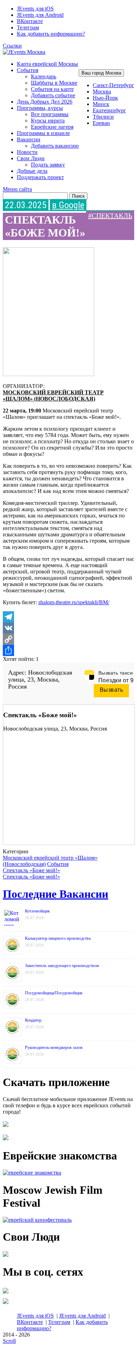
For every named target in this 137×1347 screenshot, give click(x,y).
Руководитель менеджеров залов (54, 1047)
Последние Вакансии (55, 894)
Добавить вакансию (55, 146)
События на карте (52, 89)
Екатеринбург (109, 110)
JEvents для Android (40, 15)
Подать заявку (48, 165)
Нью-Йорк (105, 98)
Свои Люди (31, 158)
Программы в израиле (43, 133)
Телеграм (28, 27)
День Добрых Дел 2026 (44, 102)
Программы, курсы (40, 108)
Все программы (49, 114)
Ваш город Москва (101, 73)
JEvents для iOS (35, 9)
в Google (68, 205)
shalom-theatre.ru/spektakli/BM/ (73, 602)
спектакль (112, 215)
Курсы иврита (48, 121)
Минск (101, 104)
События (27, 70)
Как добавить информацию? (51, 34)
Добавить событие (53, 95)
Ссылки (12, 46)
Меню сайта (17, 189)
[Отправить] (68, 650)
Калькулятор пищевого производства (58, 938)
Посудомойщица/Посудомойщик (54, 992)
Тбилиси (103, 117)
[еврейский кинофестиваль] (37, 1220)
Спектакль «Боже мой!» (31, 870)
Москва (102, 91)
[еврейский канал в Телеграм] (5, 1293)
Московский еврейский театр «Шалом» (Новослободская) (53, 395)
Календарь (43, 76)
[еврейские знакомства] (32, 1173)
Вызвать (111, 690)
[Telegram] (68, 616)
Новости (27, 152)
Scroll (9, 1341)
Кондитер (33, 1020)
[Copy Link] (68, 639)
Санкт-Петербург (113, 85)
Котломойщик (37, 911)
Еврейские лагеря (52, 127)
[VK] (68, 628)
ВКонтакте (30, 21)
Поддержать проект (40, 177)
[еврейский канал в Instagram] (5, 1304)
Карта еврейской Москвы (47, 64)
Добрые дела (32, 171)
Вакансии (28, 139)
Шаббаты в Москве (54, 83)
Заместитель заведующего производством (62, 965)
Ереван (101, 123)
